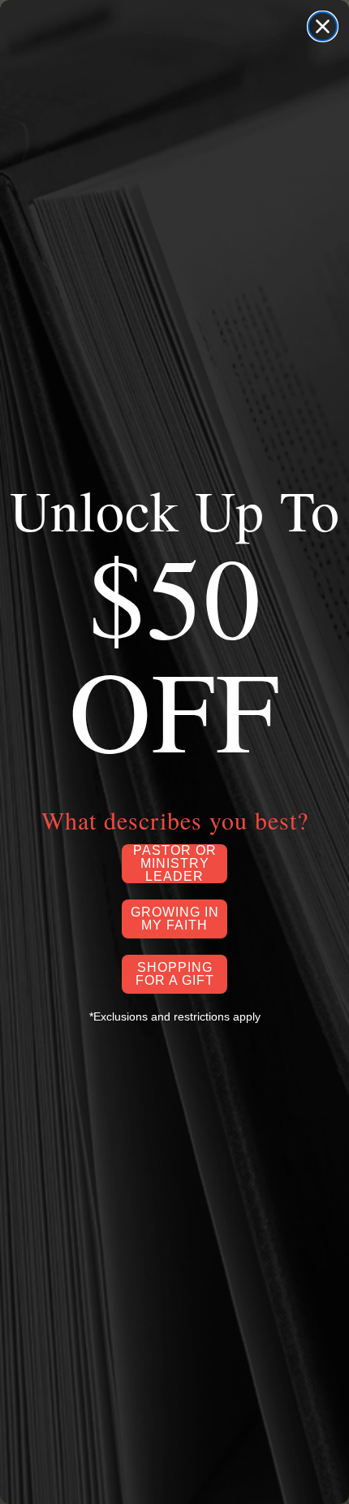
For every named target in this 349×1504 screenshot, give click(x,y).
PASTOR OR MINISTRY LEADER (175, 863)
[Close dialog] (322, 26)
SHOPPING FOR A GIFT (175, 973)
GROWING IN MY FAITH (175, 918)
